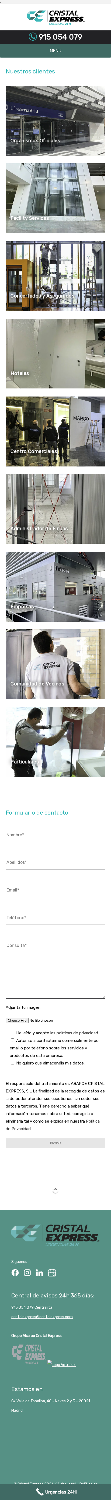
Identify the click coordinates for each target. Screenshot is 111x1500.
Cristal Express (56, 17)
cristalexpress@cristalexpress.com (42, 1317)
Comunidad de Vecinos (37, 684)
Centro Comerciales (34, 451)
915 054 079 (59, 37)
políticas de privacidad (77, 1033)
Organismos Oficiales (35, 141)
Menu (55, 50)
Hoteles (20, 373)
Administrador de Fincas (39, 529)
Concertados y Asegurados (42, 296)
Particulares (25, 762)
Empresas (22, 607)
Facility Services (30, 218)
